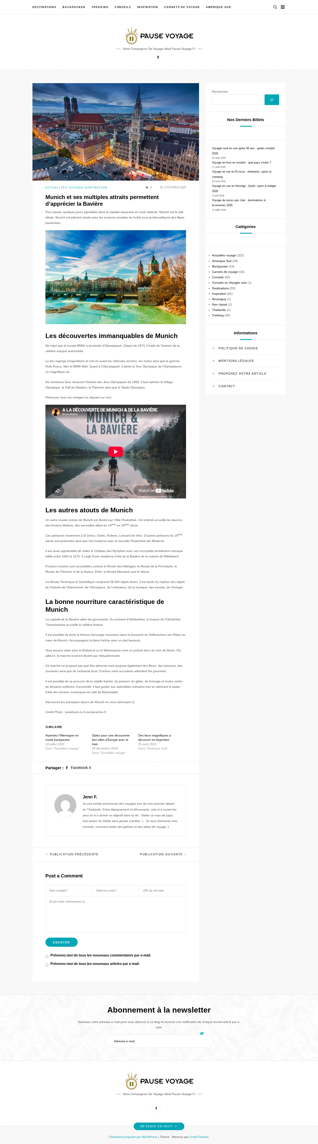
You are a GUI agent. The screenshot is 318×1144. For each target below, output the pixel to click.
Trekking (100, 7)
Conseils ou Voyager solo (229, 283)
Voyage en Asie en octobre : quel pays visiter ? (241, 162)
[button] (275, 7)
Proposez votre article (242, 373)
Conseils (123, 7)
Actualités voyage (64, 187)
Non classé (219, 304)
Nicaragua (219, 299)
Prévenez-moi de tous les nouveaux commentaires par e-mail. (100, 955)
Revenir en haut (156, 1126)
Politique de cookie (238, 348)
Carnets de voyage (182, 7)
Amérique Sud (218, 7)
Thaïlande (219, 310)
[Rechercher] (272, 100)
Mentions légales (236, 361)
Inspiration (147, 7)
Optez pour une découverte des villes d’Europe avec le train (111, 740)
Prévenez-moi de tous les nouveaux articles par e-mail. (95, 964)
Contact (226, 386)
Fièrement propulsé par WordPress (133, 1137)
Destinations (44, 7)
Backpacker (74, 7)
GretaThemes (199, 1137)
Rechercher (220, 91)
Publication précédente (74, 854)
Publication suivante (161, 854)
